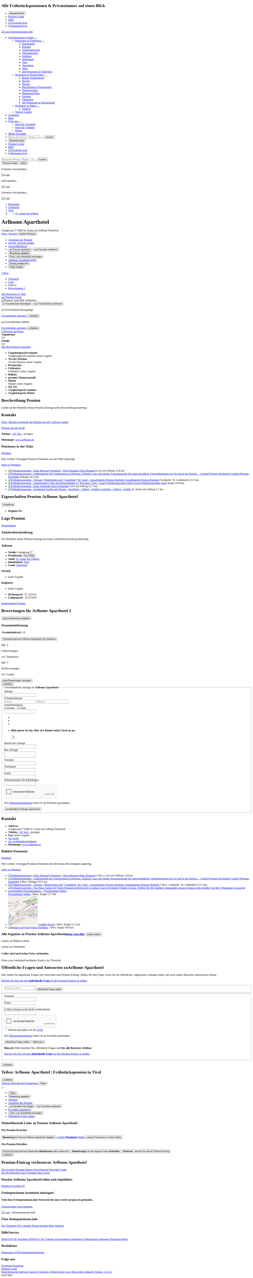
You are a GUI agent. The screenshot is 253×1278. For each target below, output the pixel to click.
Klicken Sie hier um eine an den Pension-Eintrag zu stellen (44, 980)
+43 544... (17, 433)
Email (7, 773)
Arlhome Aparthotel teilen (22, 260)
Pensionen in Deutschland (29, 74)
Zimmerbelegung (13, 704)
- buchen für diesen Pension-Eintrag (146, 1151)
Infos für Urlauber (25, 127)
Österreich (21, 565)
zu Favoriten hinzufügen (22, 1106)
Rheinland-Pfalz (31, 93)
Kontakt (21, 603)
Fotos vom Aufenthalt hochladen (26, 256)
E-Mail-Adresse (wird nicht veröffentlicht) (27, 1009)
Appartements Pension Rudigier (142, 479)
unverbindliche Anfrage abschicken (23, 809)
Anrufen (12, 1099)
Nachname (10, 766)
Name (7, 1002)
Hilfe (11, 19)
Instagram (18, 1265)
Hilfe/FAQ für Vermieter (15, 1239)
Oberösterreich (30, 53)
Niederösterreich (31, 50)
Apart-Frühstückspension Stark (150, 483)
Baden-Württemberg (33, 77)
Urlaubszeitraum (13, 698)
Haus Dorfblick (39, 927)
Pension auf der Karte (13, 428)
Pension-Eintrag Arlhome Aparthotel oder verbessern (36, 1151)
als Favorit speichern (20, 249)
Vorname (9, 759)
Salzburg (27, 56)
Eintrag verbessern (19, 263)
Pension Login (16, 16)
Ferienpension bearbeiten (69, 1239)
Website (8, 691)
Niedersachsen (30, 90)
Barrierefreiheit (17, 13)
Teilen (12, 1093)
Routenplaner (8, 525)
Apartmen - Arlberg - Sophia (115, 489)
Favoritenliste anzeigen (14, 315)
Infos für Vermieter (25, 124)
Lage (11, 282)
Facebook (7, 1265)
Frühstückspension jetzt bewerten (29, 639)
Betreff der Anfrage (14, 743)
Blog (11, 118)
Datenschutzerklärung (21, 802)
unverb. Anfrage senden (21, 242)
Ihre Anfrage (11, 749)
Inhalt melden (16, 267)
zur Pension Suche (11, 297)
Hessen (26, 84)
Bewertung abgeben (19, 253)
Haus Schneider (60, 486)
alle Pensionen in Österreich (37, 71)
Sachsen (26, 96)
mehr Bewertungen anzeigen (17, 680)
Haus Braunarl (88, 470)
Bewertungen (16, 288)
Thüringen (27, 99)
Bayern (26, 81)
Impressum (7, 1252)
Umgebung (8, 504)
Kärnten (26, 46)
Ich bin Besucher (25, 1172)
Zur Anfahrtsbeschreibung (22, 841)
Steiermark (28, 59)
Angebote (13, 115)
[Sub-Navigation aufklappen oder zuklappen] (35, 38)
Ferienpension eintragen (96, 1239)
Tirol (24, 62)
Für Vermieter (9, 1225)
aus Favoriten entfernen (49, 1106)
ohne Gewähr (75, 934)
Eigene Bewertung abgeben (16, 618)
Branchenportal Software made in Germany (42, 1271)
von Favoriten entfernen (45, 249)
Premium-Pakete (119, 1239)
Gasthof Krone (47, 924)
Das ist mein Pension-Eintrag (34, 1169)
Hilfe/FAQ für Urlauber (42, 1239)
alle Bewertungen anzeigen (16, 346)
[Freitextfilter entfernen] (42, 137)
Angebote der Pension (20, 239)
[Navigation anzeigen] (2, 1087)
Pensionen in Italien (26, 105)
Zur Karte (13, 838)
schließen (33, 316)
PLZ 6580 (29, 555)
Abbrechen (38, 1042)
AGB (40, 1029)
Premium (6, 453)
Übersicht (13, 278)
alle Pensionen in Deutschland (38, 102)
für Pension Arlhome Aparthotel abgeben (29, 1137)
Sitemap (59, 1225)
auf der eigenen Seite (96, 1151)
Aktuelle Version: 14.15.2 (98, 1271)
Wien (25, 68)
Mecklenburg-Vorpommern (37, 87)
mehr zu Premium (11, 464)
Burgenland (28, 43)
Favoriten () (13, 1186)
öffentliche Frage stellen (49, 989)
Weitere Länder (23, 112)
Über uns (13, 121)
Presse (18, 130)
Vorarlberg (28, 65)
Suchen (49, 137)
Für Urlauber (24, 1225)
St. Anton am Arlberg (27, 559)
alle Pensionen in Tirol (13, 294)
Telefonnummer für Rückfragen (21, 780)
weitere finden (71, 1137)
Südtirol (26, 108)
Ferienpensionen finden (21, 37)
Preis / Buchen (9, 233)
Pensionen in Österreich (28, 40)
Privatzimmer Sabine (19, 894)
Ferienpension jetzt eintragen (17, 1206)
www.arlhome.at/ (17, 246)
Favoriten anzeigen (19, 1109)
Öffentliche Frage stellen (21, 1116)
